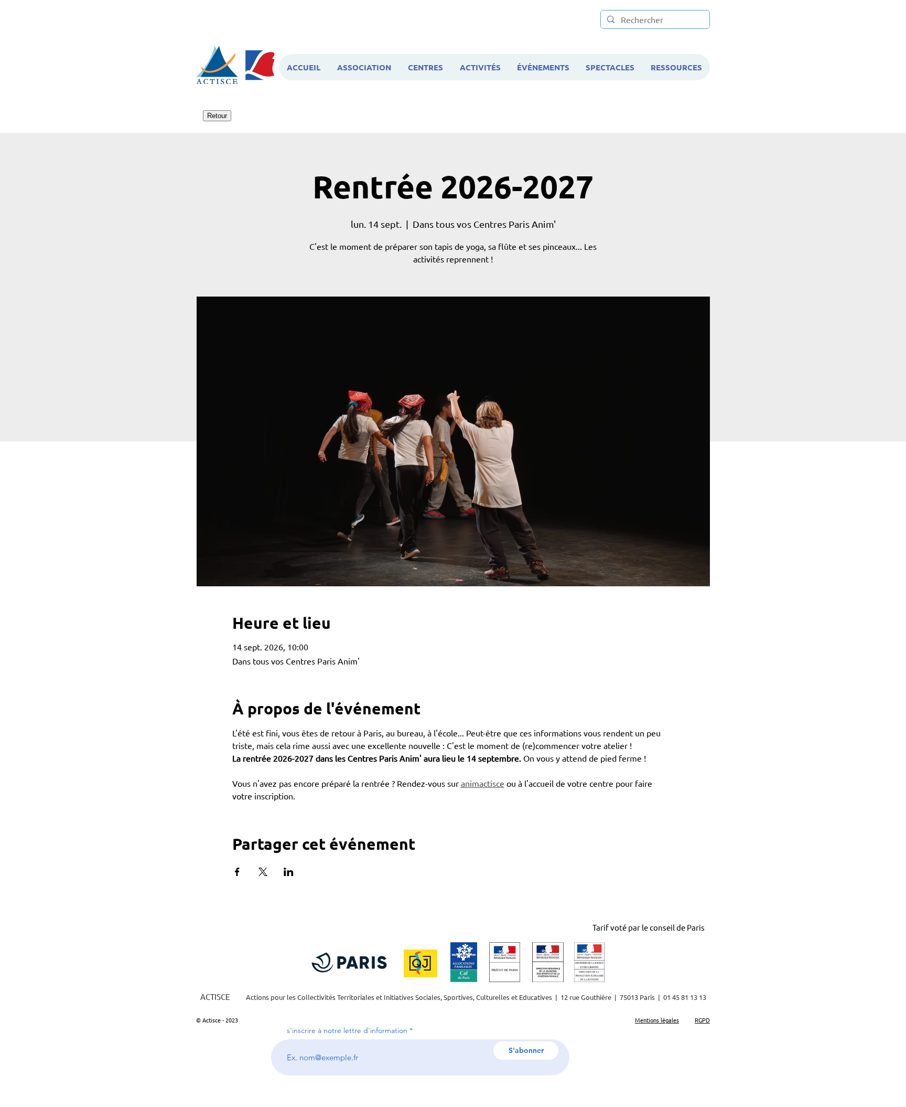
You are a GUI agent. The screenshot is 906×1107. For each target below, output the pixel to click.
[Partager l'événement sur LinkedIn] (289, 872)
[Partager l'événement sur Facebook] (237, 872)
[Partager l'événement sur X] (263, 872)
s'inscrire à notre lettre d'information (347, 1030)
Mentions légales (657, 1020)
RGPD (702, 1020)
